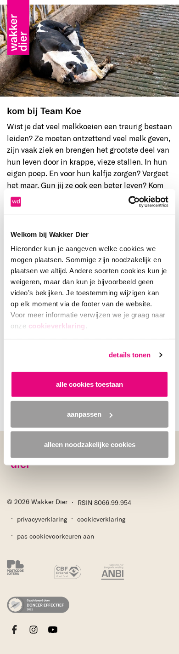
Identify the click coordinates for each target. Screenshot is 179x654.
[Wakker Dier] (18, 9)
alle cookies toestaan (89, 384)
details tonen (130, 355)
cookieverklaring (56, 326)
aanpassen (84, 414)
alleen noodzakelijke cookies (89, 444)
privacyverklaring (42, 519)
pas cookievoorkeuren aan (55, 536)
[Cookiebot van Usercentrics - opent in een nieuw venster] (128, 202)
